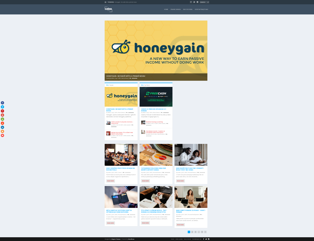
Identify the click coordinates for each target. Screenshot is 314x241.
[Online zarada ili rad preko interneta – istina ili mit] (108, 123)
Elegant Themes (116, 239)
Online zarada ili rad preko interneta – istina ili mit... (128, 2)
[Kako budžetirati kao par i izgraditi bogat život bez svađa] (190, 155)
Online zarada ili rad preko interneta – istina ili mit (122, 122)
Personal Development (193, 214)
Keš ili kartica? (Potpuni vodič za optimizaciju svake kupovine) (119, 211)
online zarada (175, 9)
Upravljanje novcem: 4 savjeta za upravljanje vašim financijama (155, 131)
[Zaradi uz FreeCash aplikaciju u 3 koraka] (156, 97)
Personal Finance (122, 214)
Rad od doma (187, 9)
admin (112, 78)
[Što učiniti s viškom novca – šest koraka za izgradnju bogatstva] (156, 197)
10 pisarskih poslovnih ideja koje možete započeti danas (153, 169)
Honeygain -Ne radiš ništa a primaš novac (125, 76)
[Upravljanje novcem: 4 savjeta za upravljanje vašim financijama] (143, 132)
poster (109, 172)
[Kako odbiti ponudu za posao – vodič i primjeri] (190, 197)
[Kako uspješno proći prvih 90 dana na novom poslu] (121, 155)
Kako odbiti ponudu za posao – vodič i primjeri (190, 211)
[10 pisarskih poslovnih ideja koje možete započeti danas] (156, 155)
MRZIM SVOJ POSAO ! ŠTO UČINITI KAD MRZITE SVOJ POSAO (122, 133)
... (198, 232)
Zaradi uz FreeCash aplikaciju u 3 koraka (153, 110)
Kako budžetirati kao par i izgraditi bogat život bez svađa (190, 169)
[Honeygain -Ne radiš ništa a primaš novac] (121, 97)
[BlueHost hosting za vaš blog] (143, 123)
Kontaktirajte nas (201, 9)
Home (166, 9)
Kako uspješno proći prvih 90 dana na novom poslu (120, 169)
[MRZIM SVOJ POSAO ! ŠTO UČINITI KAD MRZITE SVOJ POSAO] (108, 133)
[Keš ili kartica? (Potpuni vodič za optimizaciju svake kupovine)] (121, 197)
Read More (110, 181)
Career (119, 172)
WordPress (131, 239)
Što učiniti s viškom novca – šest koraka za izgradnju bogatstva (154, 211)
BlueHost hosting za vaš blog (154, 122)
